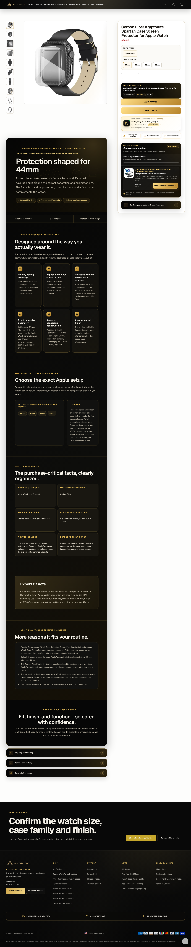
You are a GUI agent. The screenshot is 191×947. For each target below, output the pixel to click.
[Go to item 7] (10, 81)
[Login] (165, 4)
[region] (65, 62)
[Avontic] (18, 863)
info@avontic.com (12, 884)
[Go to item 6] (10, 72)
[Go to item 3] (10, 43)
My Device (57, 869)
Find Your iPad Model (130, 874)
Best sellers (88, 5)
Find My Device (15, 891)
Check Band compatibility (141, 838)
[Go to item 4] (10, 53)
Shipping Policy (93, 879)
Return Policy (93, 874)
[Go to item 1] (10, 24)
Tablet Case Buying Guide (133, 879)
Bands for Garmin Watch (63, 898)
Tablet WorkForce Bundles (65, 874)
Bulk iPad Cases (60, 884)
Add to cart (151, 102)
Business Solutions (164, 874)
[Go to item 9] (10, 100)
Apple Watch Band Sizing (132, 884)
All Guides (126, 869)
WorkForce (74, 5)
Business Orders (35, 891)
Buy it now (151, 110)
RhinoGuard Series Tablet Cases (66, 879)
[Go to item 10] (10, 110)
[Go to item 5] (10, 62)
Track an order (94, 884)
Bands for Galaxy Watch (63, 893)
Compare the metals (170, 838)
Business (100, 5)
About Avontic (162, 869)
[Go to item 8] (10, 91)
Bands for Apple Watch (62, 888)
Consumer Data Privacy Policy (169, 879)
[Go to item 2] (10, 34)
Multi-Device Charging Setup (134, 888)
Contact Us (92, 869)
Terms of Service (163, 884)
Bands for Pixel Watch (62, 903)
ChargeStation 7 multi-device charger (150, 174)
